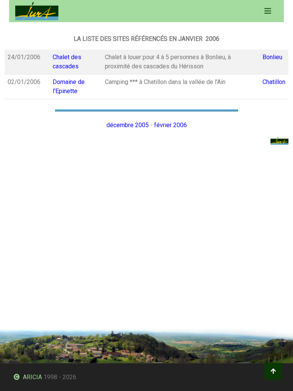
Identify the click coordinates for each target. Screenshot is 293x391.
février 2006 (170, 125)
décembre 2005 (127, 125)
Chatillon (273, 82)
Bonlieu (272, 57)
